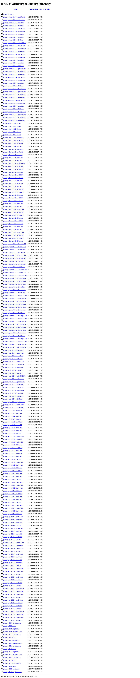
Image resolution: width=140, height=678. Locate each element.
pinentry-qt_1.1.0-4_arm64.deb (12, 413)
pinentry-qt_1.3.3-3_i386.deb (12, 502)
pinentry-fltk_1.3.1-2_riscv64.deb (13, 192)
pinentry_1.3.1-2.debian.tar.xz (12, 646)
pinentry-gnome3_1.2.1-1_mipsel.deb (14, 272)
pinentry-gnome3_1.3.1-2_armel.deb (14, 287)
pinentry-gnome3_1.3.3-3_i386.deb (14, 336)
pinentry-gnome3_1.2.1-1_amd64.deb (14, 255)
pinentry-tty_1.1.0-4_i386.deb (12, 525)
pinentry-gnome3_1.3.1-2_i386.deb (14, 293)
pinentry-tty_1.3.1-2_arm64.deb (12, 557)
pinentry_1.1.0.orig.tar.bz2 (11, 629)
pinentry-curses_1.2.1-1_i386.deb (13, 40)
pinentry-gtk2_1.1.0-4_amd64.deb (13, 350)
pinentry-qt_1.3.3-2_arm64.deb (12, 473)
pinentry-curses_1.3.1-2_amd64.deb (14, 54)
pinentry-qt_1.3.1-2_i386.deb (12, 459)
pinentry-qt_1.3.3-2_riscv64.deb (13, 488)
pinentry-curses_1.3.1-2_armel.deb (13, 60)
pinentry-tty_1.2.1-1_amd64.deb (13, 528)
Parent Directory (8, 14)
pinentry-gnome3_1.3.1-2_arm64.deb (14, 284)
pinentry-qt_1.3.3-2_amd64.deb (12, 471)
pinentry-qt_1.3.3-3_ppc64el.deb (13, 508)
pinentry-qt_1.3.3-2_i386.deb (12, 479)
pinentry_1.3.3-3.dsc (9, 666)
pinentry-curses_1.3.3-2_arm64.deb (14, 80)
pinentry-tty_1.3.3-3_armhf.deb (12, 606)
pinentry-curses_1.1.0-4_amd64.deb (14, 17)
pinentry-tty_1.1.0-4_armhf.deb (12, 522)
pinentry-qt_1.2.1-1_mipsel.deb (12, 439)
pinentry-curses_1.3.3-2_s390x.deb (13, 97)
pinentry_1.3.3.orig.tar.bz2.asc (12, 672)
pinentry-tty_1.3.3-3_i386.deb (12, 608)
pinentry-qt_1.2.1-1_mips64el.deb (13, 436)
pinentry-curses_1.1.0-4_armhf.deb (13, 23)
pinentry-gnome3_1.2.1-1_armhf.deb (14, 264)
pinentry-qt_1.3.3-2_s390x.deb (12, 491)
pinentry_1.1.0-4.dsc (9, 626)
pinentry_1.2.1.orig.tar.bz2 (11, 640)
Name (15, 9)
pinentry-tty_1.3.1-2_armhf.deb (12, 563)
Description (46, 9)
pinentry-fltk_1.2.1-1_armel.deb (12, 155)
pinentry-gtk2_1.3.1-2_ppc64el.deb (14, 402)
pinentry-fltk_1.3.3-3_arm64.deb (13, 224)
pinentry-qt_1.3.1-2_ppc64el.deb (13, 462)
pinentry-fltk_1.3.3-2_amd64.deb (13, 198)
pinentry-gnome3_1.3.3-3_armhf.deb (14, 333)
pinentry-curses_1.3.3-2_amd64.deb (14, 77)
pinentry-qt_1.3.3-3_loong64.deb (13, 505)
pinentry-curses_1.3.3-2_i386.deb (13, 86)
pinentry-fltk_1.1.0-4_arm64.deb (13, 140)
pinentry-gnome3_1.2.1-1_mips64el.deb (15, 270)
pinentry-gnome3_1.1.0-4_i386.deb (14, 252)
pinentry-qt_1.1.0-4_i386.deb (12, 419)
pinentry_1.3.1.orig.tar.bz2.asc (12, 654)
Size (41, 9)
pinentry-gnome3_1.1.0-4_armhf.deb (14, 249)
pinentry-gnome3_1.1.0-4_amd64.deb (14, 244)
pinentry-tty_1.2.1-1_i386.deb (12, 540)
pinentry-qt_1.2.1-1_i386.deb (12, 433)
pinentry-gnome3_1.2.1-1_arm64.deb (14, 258)
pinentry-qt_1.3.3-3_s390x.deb (12, 514)
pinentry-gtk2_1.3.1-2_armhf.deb (13, 396)
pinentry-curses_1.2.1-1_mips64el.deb (14, 43)
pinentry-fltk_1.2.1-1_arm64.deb (13, 152)
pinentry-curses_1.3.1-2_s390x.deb (13, 74)
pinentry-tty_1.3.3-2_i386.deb (12, 585)
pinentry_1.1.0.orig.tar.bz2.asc (12, 631)
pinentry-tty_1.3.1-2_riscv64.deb (13, 571)
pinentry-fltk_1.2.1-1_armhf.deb (13, 158)
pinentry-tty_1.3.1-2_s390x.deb (12, 574)
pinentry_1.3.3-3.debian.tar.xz (12, 663)
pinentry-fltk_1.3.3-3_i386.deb (12, 229)
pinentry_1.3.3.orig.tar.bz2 (11, 669)
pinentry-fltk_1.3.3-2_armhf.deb (13, 203)
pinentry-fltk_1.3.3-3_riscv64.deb (13, 238)
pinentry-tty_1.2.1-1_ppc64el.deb (13, 548)
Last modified (33, 9)
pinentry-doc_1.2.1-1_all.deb (12, 126)
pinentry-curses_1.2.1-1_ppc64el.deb (14, 48)
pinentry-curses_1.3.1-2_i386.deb (13, 66)
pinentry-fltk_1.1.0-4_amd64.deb (13, 137)
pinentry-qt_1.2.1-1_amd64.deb (12, 422)
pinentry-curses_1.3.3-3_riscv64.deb (14, 117)
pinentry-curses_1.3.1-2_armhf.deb (13, 63)
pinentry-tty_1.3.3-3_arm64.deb (12, 603)
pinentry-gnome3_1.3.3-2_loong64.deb (15, 316)
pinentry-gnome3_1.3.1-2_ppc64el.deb (15, 295)
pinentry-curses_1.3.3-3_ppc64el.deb (14, 114)
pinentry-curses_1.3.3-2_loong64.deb (14, 89)
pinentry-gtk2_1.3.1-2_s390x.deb (13, 407)
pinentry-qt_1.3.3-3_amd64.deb (12, 494)
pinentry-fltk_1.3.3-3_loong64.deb (13, 232)
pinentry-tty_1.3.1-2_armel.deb (12, 560)
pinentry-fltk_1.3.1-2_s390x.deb (13, 195)
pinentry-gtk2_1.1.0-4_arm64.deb (13, 353)
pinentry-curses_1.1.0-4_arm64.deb (14, 20)
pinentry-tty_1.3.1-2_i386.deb (12, 565)
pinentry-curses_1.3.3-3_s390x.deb (13, 120)
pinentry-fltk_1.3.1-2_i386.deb (12, 186)
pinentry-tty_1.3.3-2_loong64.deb (13, 588)
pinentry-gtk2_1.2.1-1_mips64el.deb (14, 376)
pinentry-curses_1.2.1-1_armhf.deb (13, 37)
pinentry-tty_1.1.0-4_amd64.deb (13, 517)
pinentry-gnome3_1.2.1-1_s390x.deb (14, 278)
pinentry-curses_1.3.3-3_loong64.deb (14, 112)
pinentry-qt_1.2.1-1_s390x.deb (12, 445)
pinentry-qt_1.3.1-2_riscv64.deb (13, 465)
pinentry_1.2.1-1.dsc (9, 637)
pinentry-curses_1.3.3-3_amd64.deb (14, 100)
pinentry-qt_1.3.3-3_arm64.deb (12, 496)
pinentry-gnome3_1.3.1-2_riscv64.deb (14, 298)
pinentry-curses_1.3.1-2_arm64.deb (14, 57)
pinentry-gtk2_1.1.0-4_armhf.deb (13, 356)
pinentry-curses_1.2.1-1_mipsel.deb (14, 46)
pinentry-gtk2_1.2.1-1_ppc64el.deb (14, 382)
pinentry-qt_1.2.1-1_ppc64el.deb (13, 442)
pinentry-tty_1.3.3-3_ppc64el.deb (13, 614)
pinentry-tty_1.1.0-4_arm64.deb (12, 519)
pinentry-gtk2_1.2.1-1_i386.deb (12, 373)
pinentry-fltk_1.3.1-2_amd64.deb (13, 175)
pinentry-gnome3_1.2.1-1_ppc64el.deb (15, 275)
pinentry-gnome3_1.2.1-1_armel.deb (14, 261)
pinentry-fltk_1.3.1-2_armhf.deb (13, 183)
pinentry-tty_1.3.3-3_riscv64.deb (13, 617)
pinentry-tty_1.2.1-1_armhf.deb (12, 537)
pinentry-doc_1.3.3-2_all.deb (12, 132)
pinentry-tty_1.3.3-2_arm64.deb (12, 580)
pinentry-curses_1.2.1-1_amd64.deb (14, 28)
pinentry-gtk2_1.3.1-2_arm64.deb (13, 390)
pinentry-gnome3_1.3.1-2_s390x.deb (14, 301)
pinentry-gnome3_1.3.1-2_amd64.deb (14, 281)
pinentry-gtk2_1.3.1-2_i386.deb (12, 399)
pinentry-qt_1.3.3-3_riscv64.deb (13, 511)
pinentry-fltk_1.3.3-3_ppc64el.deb (13, 235)
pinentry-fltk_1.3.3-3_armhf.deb (13, 226)
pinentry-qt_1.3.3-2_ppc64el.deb (13, 485)
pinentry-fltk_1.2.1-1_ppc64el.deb (13, 169)
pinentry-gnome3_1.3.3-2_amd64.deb (14, 304)
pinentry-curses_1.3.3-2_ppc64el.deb (14, 91)
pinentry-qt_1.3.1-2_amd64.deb (12, 448)
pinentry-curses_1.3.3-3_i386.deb (13, 109)
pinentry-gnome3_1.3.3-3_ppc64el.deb (15, 341)
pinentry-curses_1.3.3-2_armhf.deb (13, 83)
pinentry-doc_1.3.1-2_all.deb (12, 129)
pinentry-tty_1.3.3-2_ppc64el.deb (13, 591)
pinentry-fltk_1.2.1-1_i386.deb (12, 160)
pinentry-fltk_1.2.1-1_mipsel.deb (13, 166)
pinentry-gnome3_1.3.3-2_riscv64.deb (14, 321)
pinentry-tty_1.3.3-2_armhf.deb (12, 583)
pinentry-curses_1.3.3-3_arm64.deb (14, 103)
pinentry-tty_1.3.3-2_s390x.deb (12, 597)
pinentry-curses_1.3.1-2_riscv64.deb (14, 71)
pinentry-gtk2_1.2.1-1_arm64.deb (13, 364)
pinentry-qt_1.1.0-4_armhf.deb (12, 416)
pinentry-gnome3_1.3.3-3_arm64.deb (14, 330)
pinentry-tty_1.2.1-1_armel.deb (12, 534)
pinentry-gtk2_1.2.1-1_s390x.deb (13, 384)
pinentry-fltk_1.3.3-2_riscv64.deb (13, 215)
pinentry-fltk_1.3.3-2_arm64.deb (13, 201)
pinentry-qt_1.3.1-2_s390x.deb (12, 468)
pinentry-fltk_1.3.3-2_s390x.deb (13, 218)
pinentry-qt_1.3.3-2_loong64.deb (13, 482)
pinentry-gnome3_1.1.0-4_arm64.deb (14, 247)
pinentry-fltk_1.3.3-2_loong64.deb (13, 209)
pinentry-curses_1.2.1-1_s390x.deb (13, 51)
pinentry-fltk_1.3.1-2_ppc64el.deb (13, 189)
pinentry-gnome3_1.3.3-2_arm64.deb (14, 307)
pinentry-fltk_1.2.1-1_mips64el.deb (14, 163)
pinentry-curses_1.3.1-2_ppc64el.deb (14, 69)
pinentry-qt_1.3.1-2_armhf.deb (12, 456)
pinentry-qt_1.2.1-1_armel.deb (12, 428)
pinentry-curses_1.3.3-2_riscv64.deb (14, 94)
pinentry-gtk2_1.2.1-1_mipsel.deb (13, 379)
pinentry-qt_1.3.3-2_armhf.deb (12, 476)
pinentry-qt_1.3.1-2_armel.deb (12, 453)
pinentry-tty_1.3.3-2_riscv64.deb (13, 594)
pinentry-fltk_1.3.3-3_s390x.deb (13, 241)
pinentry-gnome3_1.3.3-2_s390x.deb (14, 324)
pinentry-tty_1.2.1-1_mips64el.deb (13, 542)
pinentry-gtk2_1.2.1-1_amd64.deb (13, 361)
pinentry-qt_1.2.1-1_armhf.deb (12, 430)
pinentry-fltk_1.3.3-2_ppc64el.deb (13, 212)
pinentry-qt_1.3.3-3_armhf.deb (12, 499)
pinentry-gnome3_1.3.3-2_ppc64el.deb (15, 318)
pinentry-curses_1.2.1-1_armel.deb (13, 34)
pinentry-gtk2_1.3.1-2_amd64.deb (13, 387)
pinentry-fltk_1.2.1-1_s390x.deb (13, 172)
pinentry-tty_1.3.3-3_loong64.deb (13, 611)
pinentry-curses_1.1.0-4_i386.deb (13, 25)
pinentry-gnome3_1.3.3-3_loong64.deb (15, 338)
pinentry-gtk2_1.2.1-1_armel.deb (13, 367)
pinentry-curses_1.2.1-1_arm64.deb (14, 31)
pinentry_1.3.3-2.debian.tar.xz (12, 657)
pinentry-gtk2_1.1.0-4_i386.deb (12, 359)
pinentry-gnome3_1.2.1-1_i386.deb (14, 267)
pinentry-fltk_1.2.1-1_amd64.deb (13, 149)
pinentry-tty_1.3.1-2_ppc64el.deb (13, 568)
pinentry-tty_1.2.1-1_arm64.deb (12, 531)
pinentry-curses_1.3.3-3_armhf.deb (13, 106)
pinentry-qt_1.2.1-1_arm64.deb (12, 425)
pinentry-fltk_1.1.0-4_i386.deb (12, 146)
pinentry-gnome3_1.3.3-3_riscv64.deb (14, 344)
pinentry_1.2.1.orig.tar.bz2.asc (12, 643)
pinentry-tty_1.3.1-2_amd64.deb (13, 554)
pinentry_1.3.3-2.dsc (9, 660)
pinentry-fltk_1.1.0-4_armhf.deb (13, 143)
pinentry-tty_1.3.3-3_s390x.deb (12, 620)
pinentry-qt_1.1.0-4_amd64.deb (12, 410)
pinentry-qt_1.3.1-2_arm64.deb (12, 450)
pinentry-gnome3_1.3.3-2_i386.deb (14, 313)
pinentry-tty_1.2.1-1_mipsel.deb (13, 545)
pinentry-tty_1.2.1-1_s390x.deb (12, 551)
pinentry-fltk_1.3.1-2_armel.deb (12, 181)
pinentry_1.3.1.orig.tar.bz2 (11, 652)
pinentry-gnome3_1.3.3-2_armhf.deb (14, 310)
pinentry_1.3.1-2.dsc (9, 649)
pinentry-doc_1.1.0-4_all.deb (12, 123)
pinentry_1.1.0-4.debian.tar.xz (12, 623)
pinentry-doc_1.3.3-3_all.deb (12, 135)
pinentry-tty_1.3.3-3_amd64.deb (13, 600)
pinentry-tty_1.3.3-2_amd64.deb (13, 577)
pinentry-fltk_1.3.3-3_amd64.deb (13, 221)
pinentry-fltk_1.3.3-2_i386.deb (12, 206)
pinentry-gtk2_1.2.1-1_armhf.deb (13, 370)
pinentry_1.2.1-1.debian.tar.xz (12, 634)
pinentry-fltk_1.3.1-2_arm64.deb (13, 178)
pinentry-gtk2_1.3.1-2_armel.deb (13, 393)
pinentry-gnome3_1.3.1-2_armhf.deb (14, 290)
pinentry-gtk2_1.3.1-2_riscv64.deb (13, 405)
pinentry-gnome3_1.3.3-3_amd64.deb (14, 327)
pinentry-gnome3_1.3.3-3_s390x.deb (14, 347)
